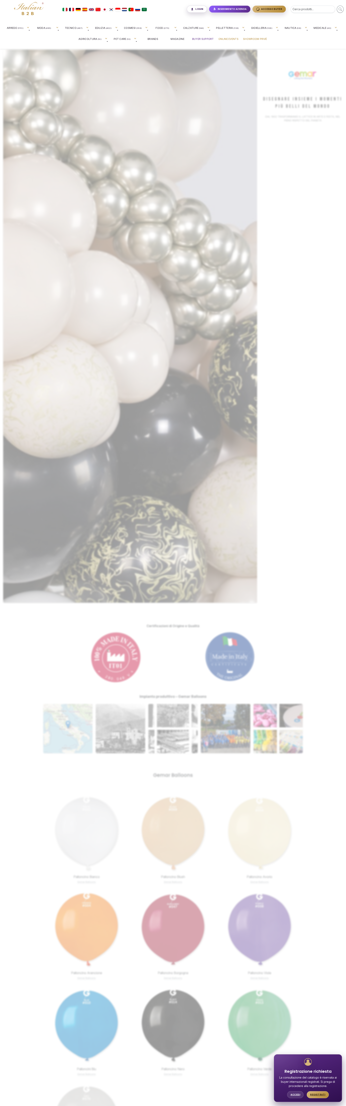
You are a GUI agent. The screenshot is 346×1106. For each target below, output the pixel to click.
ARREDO (15, 27)
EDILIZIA (103, 27)
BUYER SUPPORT (203, 38)
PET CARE (122, 38)
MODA (44, 27)
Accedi (295, 1094)
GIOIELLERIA (261, 27)
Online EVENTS (228, 38)
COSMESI (133, 27)
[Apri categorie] (29, 29)
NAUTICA (293, 27)
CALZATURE (193, 27)
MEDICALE (322, 27)
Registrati (317, 1094)
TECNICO (74, 27)
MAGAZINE (177, 38)
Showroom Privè (255, 38)
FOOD (162, 27)
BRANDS (153, 38)
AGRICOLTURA (90, 38)
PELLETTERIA (227, 27)
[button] (67, 724)
